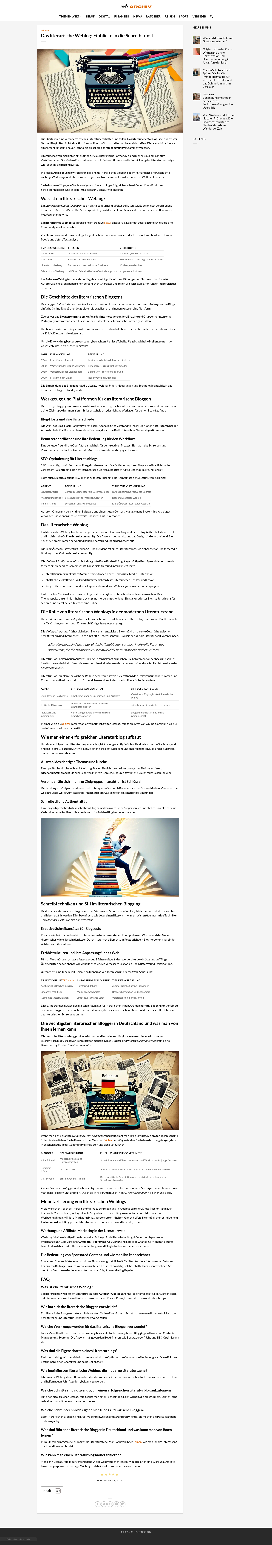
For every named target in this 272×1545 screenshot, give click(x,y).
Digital (104, 16)
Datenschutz (144, 1532)
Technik (68, 980)
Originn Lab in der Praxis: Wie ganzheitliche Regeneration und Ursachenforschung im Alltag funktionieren (218, 56)
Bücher (45, 30)
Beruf (90, 16)
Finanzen (121, 16)
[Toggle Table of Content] (56, 1491)
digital (66, 723)
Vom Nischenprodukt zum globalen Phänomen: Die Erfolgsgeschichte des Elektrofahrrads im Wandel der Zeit (219, 121)
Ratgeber (153, 16)
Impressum (126, 1532)
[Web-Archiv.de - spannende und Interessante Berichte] (136, 6)
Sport (183, 16)
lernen (138, 1442)
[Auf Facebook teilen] (97, 1504)
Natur (107, 222)
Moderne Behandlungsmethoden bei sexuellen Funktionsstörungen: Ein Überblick (218, 101)
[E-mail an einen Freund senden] (110, 1504)
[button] (211, 16)
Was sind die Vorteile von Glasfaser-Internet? (218, 39)
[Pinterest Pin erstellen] (116, 1504)
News (137, 16)
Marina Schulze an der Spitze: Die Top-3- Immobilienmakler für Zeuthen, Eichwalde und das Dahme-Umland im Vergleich (217, 78)
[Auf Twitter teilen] (104, 1504)
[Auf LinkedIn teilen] (122, 1504)
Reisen (170, 16)
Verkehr (199, 16)
